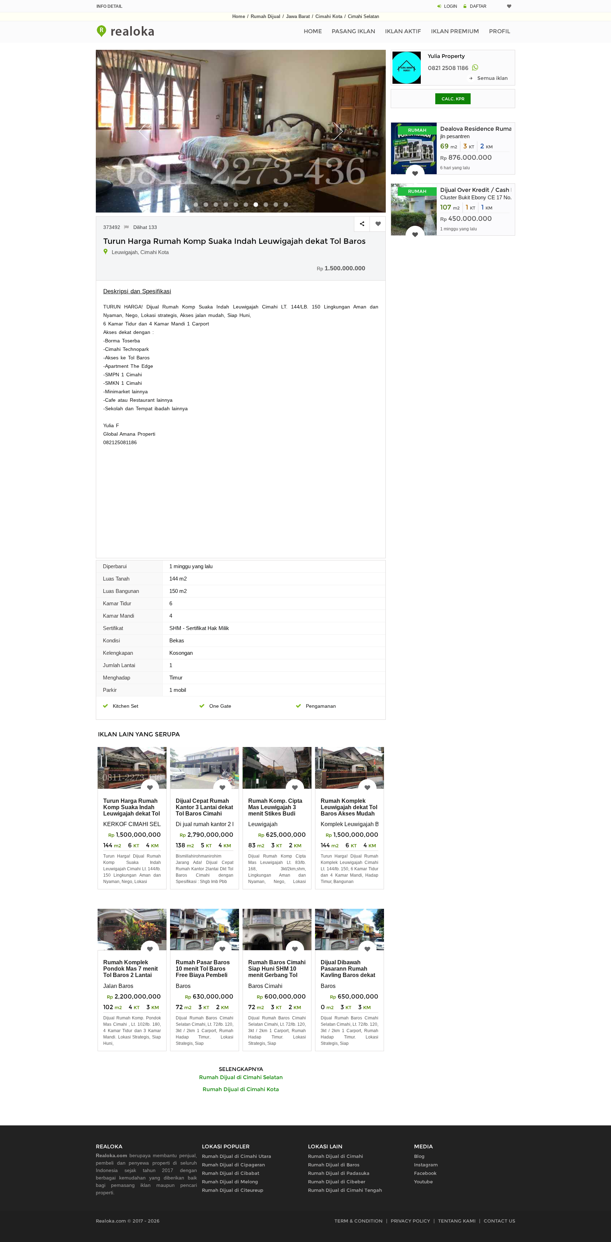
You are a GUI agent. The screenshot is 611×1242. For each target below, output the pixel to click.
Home (238, 16)
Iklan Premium (455, 31)
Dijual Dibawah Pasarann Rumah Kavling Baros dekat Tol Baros (348, 971)
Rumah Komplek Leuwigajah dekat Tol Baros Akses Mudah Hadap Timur (349, 810)
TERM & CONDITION (358, 1221)
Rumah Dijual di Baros (334, 1164)
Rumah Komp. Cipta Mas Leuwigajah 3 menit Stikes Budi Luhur (275, 810)
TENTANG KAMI (457, 1221)
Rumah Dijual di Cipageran (233, 1164)
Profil (499, 31)
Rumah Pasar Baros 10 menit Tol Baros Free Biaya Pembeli (203, 968)
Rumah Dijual (265, 16)
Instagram (426, 1164)
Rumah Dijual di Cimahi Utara (236, 1156)
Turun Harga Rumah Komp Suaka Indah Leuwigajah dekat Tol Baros (131, 810)
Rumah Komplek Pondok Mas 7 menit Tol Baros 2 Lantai (130, 968)
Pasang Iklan (353, 31)
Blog (419, 1156)
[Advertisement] (240, 499)
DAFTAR (478, 6)
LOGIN (450, 6)
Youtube (423, 1181)
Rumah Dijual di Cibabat (230, 1173)
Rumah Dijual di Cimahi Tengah (345, 1190)
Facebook (425, 1173)
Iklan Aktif (403, 31)
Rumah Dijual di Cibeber (336, 1181)
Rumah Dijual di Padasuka (338, 1173)
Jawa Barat (298, 16)
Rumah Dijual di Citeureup (232, 1190)
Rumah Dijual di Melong (230, 1181)
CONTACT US (499, 1221)
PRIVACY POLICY (410, 1221)
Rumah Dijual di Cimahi (335, 1156)
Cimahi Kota (328, 16)
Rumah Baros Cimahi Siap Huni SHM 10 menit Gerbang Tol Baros (277, 971)
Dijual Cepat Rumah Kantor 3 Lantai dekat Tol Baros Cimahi (204, 807)
